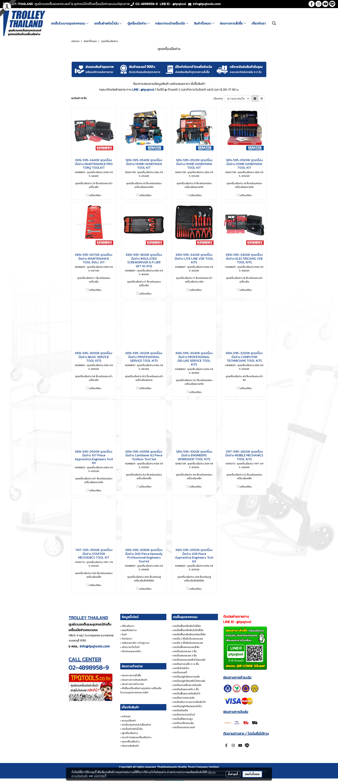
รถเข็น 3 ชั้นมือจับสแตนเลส (188, 643)
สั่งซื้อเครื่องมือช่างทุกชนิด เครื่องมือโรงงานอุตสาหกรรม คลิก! (140, 690)
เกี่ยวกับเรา (259, 23)
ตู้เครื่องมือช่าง (137, 23)
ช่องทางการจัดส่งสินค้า (135, 680)
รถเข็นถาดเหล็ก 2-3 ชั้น (186, 664)
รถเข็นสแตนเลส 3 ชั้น (185, 655)
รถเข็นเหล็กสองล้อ (183, 723)
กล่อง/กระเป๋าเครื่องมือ (170, 23)
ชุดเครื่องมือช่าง (131, 741)
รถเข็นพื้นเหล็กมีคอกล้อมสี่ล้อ (189, 634)
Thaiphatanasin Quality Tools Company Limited (188, 767)
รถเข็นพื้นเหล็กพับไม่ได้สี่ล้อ (188, 630)
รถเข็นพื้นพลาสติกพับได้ (186, 693)
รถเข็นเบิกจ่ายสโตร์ (184, 715)
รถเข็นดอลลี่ (180, 672)
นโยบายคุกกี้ (100, 775)
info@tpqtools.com (95, 646)
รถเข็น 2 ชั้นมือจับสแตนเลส (188, 639)
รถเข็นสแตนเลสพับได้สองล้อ (189, 660)
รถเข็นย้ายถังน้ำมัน (106, 23)
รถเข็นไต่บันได (181, 668)
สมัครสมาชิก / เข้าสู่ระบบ (135, 643)
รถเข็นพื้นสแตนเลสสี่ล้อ (186, 647)
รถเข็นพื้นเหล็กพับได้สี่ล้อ (187, 626)
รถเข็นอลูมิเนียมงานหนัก (186, 677)
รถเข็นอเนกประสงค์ (184, 727)
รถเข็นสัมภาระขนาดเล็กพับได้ (189, 702)
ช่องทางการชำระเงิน (133, 684)
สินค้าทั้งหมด (203, 23)
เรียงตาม (219, 98)
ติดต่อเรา (127, 639)
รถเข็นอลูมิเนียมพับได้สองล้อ (189, 681)
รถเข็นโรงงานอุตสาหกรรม (68, 23)
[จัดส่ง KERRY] (241, 722)
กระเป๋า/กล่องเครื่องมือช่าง (136, 737)
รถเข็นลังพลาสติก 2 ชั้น (186, 689)
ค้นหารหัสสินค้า (130, 746)
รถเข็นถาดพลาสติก (184, 698)
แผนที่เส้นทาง (129, 630)
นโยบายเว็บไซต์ (130, 647)
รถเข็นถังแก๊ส (180, 710)
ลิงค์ (124, 634)
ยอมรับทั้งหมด (252, 774)
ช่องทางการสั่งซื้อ (231, 23)
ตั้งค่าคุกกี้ (233, 774)
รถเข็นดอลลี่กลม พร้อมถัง (187, 685)
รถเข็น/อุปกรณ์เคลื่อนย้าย (136, 725)
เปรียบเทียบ (95, 195)
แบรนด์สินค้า (129, 720)
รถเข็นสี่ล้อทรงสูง (183, 719)
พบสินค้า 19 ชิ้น (79, 98)
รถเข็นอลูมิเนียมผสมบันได (187, 706)
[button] (274, 23)
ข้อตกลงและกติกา (131, 651)
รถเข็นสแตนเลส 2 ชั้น (185, 651)
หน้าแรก (126, 716)
